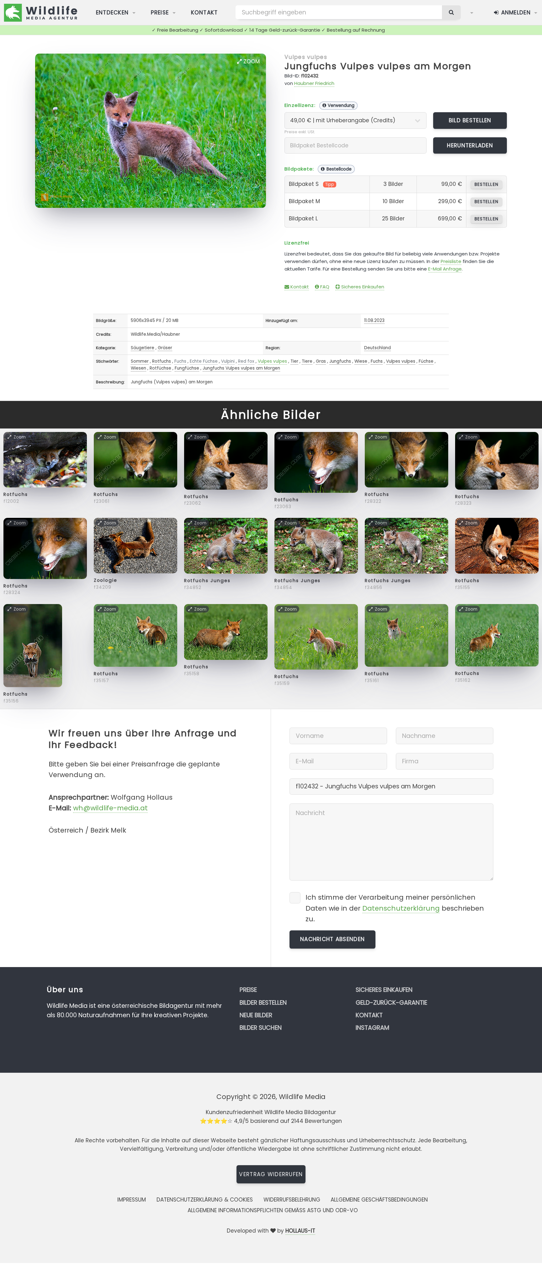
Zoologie (105, 580)
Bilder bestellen (263, 1002)
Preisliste (451, 261)
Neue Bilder (256, 1015)
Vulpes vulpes (305, 57)
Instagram (372, 1027)
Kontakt (204, 12)
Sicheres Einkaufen (362, 286)
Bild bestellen (470, 120)
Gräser (165, 348)
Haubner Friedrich (314, 83)
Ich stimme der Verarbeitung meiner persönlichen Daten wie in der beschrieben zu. (395, 908)
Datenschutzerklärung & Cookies (205, 1199)
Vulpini (228, 361)
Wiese (360, 361)
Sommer (140, 361)
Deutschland (377, 348)
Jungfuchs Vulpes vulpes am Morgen (377, 66)
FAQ (324, 286)
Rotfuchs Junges (207, 580)
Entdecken (112, 12)
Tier (294, 361)
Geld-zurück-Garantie (391, 1002)
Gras (321, 361)
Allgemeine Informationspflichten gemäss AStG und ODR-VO (273, 1210)
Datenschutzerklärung (401, 908)
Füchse (426, 361)
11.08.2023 (374, 321)
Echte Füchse (204, 361)
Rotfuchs (161, 361)
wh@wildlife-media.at (110, 808)
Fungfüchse (187, 368)
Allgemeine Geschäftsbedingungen (379, 1199)
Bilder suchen (261, 1027)
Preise (160, 12)
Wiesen (138, 368)
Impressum (131, 1199)
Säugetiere (142, 348)
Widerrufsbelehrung (291, 1199)
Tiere (307, 361)
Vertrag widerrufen (271, 1174)
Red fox (246, 361)
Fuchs (180, 361)
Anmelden (515, 12)
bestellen (486, 184)
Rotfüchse (160, 368)
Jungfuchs (340, 361)
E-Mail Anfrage (445, 269)
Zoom (251, 61)
